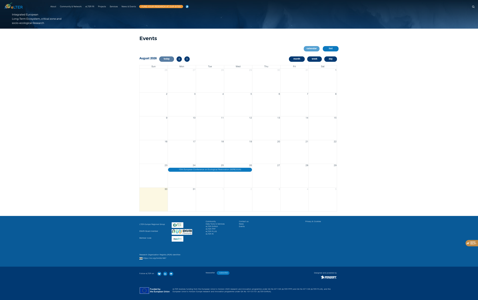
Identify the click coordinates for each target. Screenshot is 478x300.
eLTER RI (89, 7)
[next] (187, 59)
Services (114, 7)
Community (211, 222)
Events (242, 227)
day (330, 59)
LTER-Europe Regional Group (152, 224)
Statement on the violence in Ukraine (188, 7)
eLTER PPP (211, 229)
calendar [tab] (312, 49)
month (296, 59)
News (241, 224)
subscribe (223, 273)
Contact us (244, 222)
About (53, 7)
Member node (145, 238)
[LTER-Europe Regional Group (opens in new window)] (187, 224)
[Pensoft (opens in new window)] (313, 277)
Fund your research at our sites (161, 7)
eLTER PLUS (211, 232)
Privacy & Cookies (313, 222)
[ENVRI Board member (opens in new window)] (187, 231)
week (314, 59)
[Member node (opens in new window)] (187, 238)
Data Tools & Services (215, 224)
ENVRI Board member (148, 231)
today (167, 59)
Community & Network (71, 7)
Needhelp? (473, 243)
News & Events (129, 7)
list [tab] (331, 49)
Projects (102, 7)
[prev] (179, 59)
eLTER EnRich (212, 227)
